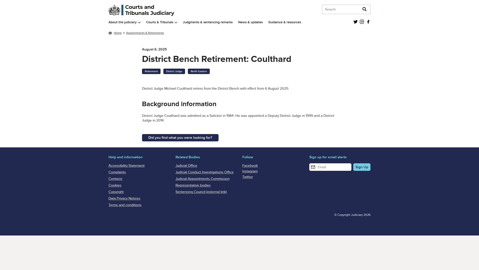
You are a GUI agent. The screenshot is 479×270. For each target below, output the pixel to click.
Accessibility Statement (127, 166)
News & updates (250, 22)
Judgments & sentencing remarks (208, 22)
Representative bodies (193, 185)
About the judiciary (123, 22)
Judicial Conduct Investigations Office (205, 172)
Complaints (117, 172)
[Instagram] (362, 22)
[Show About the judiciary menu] (139, 22)
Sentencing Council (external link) (201, 192)
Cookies (115, 185)
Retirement (151, 71)
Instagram (250, 171)
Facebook (250, 166)
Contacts (115, 179)
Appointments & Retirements (145, 33)
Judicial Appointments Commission (203, 179)
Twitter (247, 177)
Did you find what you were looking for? (180, 138)
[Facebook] (368, 22)
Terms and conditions (125, 205)
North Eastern (199, 71)
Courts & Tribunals (159, 22)
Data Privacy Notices (124, 198)
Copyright (116, 192)
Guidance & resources (284, 22)
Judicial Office (186, 166)
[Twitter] (355, 22)
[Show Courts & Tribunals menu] (176, 22)
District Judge (174, 71)
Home (118, 33)
